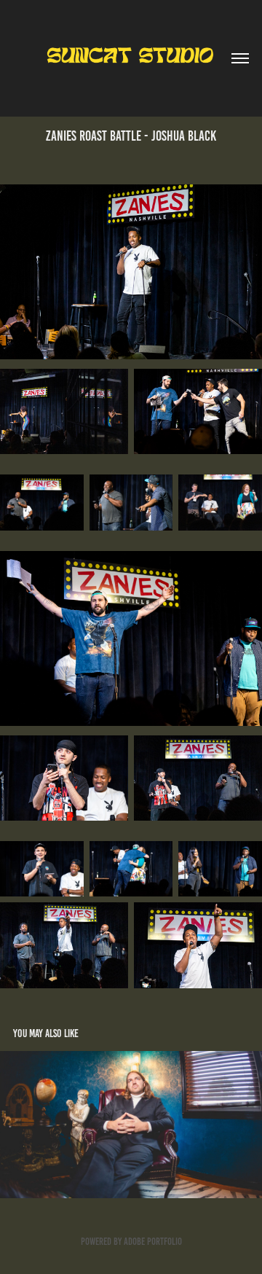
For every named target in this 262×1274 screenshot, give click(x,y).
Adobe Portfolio (153, 1241)
